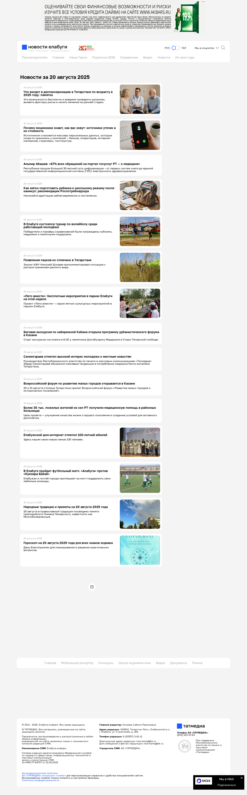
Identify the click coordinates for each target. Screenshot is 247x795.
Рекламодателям (34, 57)
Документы (178, 663)
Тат (183, 48)
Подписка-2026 (103, 57)
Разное (197, 663)
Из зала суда (184, 57)
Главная (58, 57)
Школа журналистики (134, 663)
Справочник (129, 57)
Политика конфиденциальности (40, 780)
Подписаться (226, 785)
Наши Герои (78, 57)
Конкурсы (105, 663)
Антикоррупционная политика (40, 773)
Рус (167, 48)
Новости (163, 57)
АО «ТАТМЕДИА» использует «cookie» (44, 775)
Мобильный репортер (77, 663)
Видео (147, 57)
